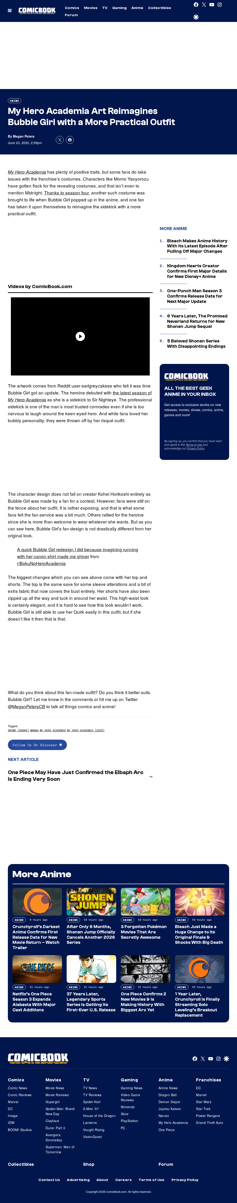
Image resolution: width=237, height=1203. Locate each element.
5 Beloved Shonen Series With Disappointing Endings (196, 343)
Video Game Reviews (130, 1097)
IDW (11, 1122)
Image (13, 1115)
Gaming (119, 8)
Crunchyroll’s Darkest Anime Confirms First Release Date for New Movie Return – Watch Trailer (36, 937)
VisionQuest (92, 1136)
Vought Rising (93, 1129)
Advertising (78, 1180)
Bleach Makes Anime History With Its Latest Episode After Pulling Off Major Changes (197, 246)
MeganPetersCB (28, 706)
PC (123, 1128)
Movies (91, 8)
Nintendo (128, 1107)
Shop (88, 1164)
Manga (34, 730)
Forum (71, 15)
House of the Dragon (99, 1115)
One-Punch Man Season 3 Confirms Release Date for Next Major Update (195, 296)
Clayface (52, 1120)
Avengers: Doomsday (54, 1137)
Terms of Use (194, 444)
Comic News (17, 1088)
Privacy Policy (195, 448)
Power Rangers (208, 1115)
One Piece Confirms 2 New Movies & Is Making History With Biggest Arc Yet (143, 1001)
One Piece (167, 1129)
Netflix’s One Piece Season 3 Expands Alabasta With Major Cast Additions (34, 1001)
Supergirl (53, 1101)
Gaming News (132, 1088)
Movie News (55, 1088)
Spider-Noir (92, 1101)
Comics (72, 8)
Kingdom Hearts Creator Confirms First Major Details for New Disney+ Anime (197, 271)
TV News (90, 1088)
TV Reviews (92, 1094)
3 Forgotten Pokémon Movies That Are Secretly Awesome (144, 932)
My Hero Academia (27, 172)
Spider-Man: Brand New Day (60, 1111)
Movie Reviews (57, 1094)
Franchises (208, 1080)
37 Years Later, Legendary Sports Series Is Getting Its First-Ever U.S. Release (91, 1001)
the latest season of (132, 392)
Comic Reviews (19, 1094)
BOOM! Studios (20, 1129)
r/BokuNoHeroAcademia (41, 563)
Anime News (168, 1088)
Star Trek (203, 1108)
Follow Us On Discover (36, 744)
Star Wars (203, 1101)
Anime (137, 8)
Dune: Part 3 (55, 1128)
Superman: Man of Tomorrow (60, 1149)
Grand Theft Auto (209, 1122)
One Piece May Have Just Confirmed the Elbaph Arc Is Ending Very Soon (75, 775)
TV (105, 8)
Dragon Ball (168, 1094)
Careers (123, 1180)
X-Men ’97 (91, 1108)
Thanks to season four (66, 192)
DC (10, 1108)
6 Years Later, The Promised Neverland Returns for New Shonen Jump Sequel (197, 321)
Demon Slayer (170, 1101)
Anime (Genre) (18, 730)
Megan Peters (23, 136)
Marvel (13, 1101)
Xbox (125, 1113)
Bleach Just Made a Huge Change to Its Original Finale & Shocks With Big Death (199, 934)
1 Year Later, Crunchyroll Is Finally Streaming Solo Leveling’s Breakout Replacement (197, 1004)
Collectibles (159, 8)
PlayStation (129, 1120)
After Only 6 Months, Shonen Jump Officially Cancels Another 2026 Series (91, 934)
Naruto (164, 1115)
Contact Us (49, 1180)
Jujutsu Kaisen (170, 1108)
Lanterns (90, 1122)
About (102, 1180)
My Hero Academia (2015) (85, 730)
